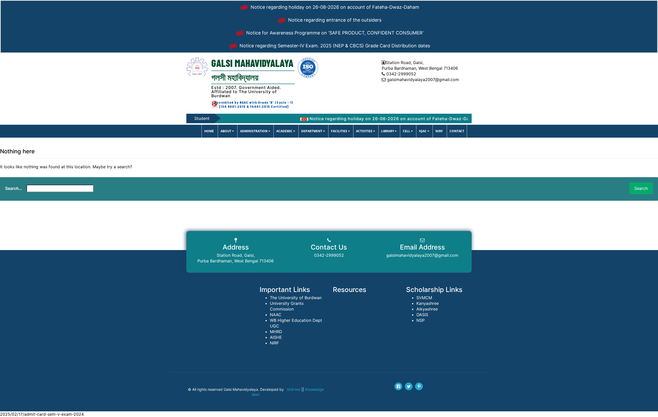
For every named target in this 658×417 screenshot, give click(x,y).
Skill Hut (293, 389)
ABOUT (226, 131)
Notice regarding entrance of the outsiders (334, 20)
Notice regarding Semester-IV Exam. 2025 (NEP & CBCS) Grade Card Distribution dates (334, 45)
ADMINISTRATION (254, 131)
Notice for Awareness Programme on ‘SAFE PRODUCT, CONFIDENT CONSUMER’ (334, 33)
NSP (420, 320)
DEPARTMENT (312, 131)
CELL (407, 131)
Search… (13, 188)
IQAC (423, 131)
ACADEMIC (284, 131)
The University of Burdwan (296, 297)
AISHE (276, 337)
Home (209, 131)
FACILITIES (339, 131)
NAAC (275, 314)
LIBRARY (388, 131)
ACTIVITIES (364, 131)
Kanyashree (427, 303)
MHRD (276, 331)
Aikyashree (427, 309)
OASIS (422, 314)
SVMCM (424, 297)
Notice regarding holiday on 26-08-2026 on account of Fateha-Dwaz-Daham (334, 7)
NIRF (439, 131)
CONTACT (457, 131)
